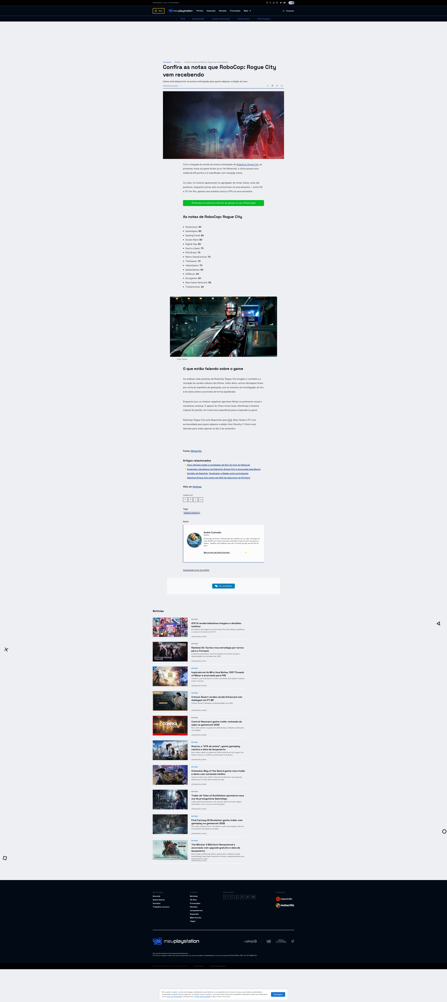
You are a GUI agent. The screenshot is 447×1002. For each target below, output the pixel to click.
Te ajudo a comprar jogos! (221, 19)
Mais (246, 11)
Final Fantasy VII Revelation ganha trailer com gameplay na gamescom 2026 (217, 822)
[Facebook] (267, 3)
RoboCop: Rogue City (248, 164)
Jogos (193, 921)
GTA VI (183, 19)
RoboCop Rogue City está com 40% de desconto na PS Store (218, 477)
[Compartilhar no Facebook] (267, 86)
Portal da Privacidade (202, 996)
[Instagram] (270, 3)
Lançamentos (196, 910)
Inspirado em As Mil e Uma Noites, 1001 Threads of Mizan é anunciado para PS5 (217, 674)
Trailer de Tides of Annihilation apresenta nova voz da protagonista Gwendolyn (217, 797)
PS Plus (199, 11)
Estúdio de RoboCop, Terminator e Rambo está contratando (217, 473)
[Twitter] (281, 3)
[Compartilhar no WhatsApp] (272, 86)
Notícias (178, 62)
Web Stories (195, 917)
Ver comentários (225, 586)
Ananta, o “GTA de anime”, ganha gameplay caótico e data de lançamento (215, 748)
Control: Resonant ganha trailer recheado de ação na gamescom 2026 (216, 723)
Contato (156, 903)
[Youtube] (284, 3)
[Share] (201, 499)
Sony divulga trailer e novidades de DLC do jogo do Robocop (218, 465)
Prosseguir (278, 994)
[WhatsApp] (195, 499)
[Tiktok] (273, 3)
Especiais (211, 11)
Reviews (223, 11)
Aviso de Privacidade (174, 996)
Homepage (167, 62)
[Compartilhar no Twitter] (277, 86)
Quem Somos (159, 900)
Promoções (235, 11)
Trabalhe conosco (161, 907)
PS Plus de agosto (264, 19)
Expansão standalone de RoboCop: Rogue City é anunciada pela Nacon (224, 469)
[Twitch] (277, 3)
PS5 (230, 420)
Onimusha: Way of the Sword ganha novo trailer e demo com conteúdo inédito (218, 772)
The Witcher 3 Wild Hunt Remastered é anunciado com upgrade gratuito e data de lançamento (215, 847)
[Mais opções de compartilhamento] (282, 86)
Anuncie (156, 896)
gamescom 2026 (198, 19)
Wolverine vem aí (244, 19)
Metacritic (196, 451)
